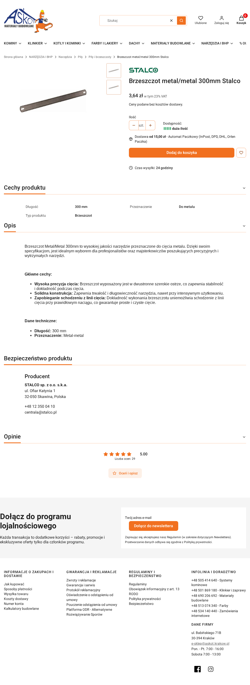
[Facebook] (197, 669)
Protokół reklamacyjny (83, 590)
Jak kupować (14, 584)
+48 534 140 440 (204, 611)
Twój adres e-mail (138, 518)
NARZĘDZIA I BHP (41, 57)
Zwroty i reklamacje (81, 580)
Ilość (132, 117)
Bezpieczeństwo (141, 604)
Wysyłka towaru (16, 594)
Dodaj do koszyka (182, 152)
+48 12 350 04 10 (40, 406)
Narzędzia (65, 57)
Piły (80, 57)
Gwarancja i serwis (80, 585)
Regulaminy (138, 584)
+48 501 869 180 (204, 590)
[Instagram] (211, 669)
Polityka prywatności (145, 599)
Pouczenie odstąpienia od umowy (91, 605)
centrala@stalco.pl (41, 412)
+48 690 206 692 (204, 596)
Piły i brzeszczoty (100, 57)
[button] (181, 20)
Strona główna (13, 57)
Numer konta (14, 604)
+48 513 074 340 (204, 606)
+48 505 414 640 (204, 580)
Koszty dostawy (16, 599)
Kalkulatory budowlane (21, 608)
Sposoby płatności (18, 589)
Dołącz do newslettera (153, 526)
